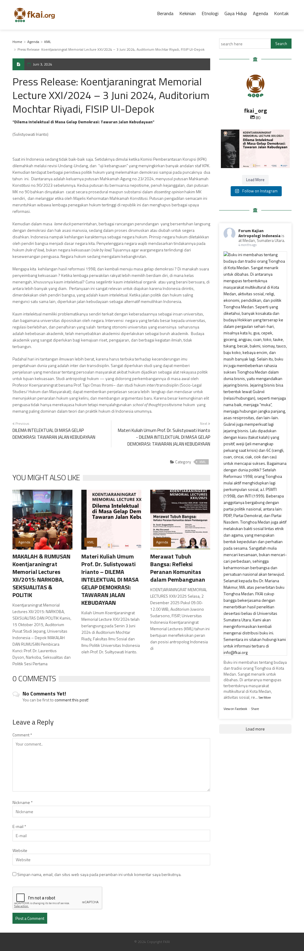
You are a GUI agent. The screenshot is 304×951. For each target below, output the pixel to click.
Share (255, 708)
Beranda (165, 13)
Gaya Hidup (235, 13)
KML (47, 41)
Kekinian (187, 13)
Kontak (281, 13)
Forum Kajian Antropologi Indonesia (259, 233)
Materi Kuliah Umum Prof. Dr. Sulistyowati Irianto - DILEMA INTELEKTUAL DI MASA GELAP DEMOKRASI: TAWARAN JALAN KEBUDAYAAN (164, 437)
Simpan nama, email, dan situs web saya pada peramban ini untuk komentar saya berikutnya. (99, 874)
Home (17, 41)
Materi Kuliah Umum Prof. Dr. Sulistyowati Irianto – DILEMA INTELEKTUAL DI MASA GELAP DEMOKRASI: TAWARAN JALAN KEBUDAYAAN (110, 579)
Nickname (22, 802)
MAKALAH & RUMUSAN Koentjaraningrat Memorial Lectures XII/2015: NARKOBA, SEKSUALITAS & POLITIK (41, 575)
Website (19, 850)
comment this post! (71, 700)
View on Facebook (235, 708)
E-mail (19, 826)
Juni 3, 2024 (42, 64)
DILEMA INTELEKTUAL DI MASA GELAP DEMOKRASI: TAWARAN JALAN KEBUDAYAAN (53, 434)
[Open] (255, 149)
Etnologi (210, 13)
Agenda (260, 13)
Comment (22, 735)
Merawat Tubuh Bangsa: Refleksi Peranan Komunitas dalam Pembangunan (177, 568)
